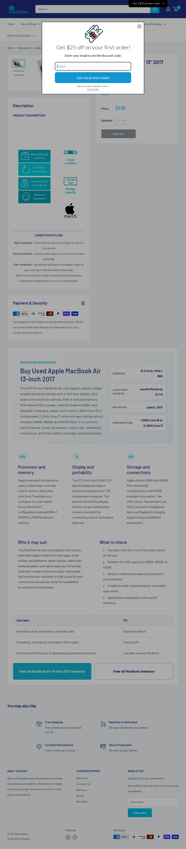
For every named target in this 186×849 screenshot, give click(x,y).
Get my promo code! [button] (93, 77)
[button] (139, 26)
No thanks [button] (93, 89)
